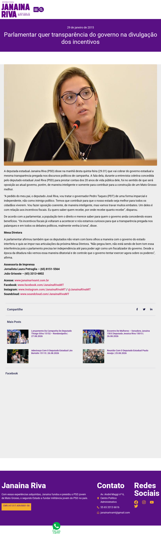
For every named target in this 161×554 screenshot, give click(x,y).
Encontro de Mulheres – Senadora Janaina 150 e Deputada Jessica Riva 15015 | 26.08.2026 (128, 333)
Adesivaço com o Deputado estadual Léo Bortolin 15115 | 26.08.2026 (51, 351)
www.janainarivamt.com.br (32, 280)
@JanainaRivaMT (79, 289)
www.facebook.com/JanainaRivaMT (41, 285)
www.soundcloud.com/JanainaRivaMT (44, 294)
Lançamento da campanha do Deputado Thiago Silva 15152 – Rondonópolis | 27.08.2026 (51, 333)
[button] (36, 9)
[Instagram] (144, 502)
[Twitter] (136, 506)
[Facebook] (136, 502)
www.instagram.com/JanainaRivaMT (42, 289)
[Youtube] (152, 502)
